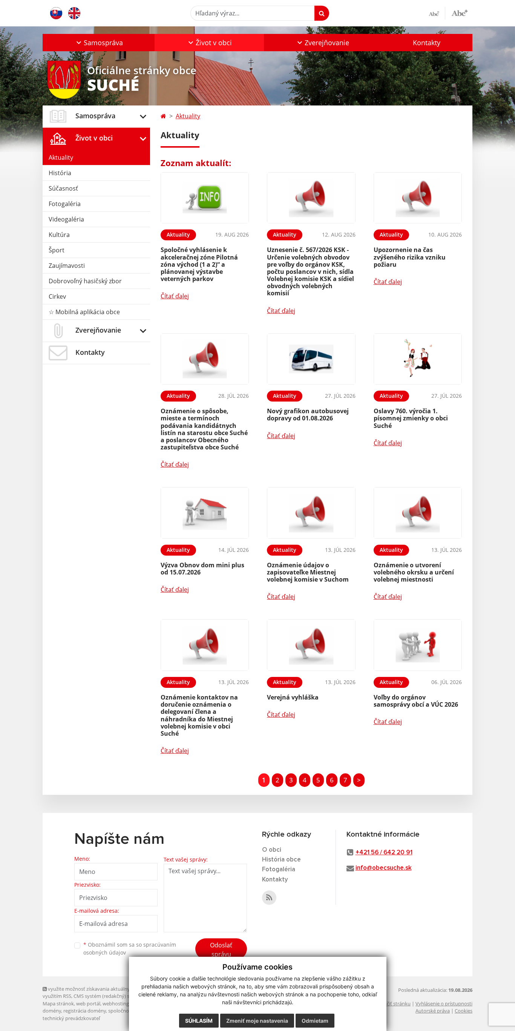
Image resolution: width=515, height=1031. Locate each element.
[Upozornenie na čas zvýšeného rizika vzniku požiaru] (418, 198)
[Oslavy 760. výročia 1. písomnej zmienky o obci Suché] (418, 359)
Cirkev (57, 296)
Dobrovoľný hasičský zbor (85, 281)
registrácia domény (84, 1010)
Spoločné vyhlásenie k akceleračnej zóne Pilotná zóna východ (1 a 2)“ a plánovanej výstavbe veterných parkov (199, 264)
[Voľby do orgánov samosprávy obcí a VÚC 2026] (418, 645)
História (60, 173)
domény (52, 1010)
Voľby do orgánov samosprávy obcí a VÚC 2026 (416, 701)
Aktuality (61, 157)
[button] (99, 42)
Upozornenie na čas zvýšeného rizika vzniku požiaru (410, 257)
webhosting (116, 1003)
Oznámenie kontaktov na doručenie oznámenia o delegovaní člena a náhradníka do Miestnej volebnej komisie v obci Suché (199, 715)
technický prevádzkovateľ (71, 1018)
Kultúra (59, 235)
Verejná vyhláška (293, 697)
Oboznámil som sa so (129, 948)
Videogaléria (66, 219)
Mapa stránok (58, 1003)
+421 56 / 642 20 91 (384, 852)
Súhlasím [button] (199, 1020)
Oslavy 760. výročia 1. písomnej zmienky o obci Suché (411, 418)
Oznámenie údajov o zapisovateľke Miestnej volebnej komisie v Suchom (308, 572)
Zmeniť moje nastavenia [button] (257, 1020)
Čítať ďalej (175, 296)
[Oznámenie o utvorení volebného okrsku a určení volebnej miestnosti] (418, 513)
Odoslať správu (221, 949)
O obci (271, 850)
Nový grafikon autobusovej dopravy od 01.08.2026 (308, 414)
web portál (88, 1003)
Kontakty (426, 42)
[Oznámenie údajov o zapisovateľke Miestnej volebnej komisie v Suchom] (311, 513)
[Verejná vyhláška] (311, 645)
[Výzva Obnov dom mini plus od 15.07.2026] (205, 513)
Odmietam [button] (315, 1020)
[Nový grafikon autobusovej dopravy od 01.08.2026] (311, 359)
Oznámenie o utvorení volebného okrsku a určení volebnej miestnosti (414, 572)
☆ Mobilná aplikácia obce (84, 312)
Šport (56, 250)
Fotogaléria (65, 204)
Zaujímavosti (67, 265)
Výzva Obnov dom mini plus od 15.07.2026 (202, 568)
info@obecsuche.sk (384, 868)
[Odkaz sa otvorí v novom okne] (269, 897)
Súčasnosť (63, 188)
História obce (281, 860)
